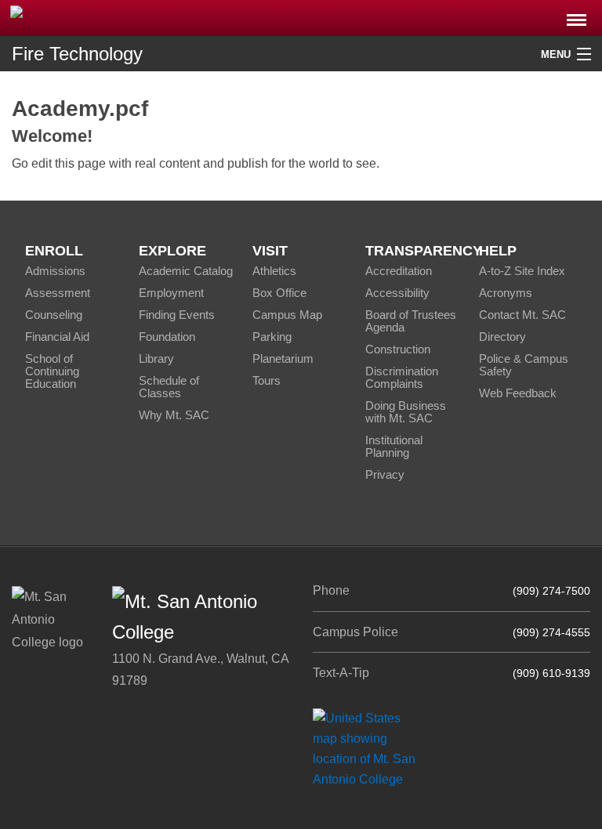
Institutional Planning (393, 446)
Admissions (55, 270)
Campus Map (287, 314)
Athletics (274, 270)
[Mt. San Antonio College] (369, 748)
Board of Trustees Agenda (410, 321)
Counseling (53, 314)
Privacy (384, 474)
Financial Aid (57, 336)
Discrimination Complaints (401, 377)
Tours (266, 380)
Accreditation (398, 270)
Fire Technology (77, 53)
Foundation (167, 336)
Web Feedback (518, 393)
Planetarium (283, 358)
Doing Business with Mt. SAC (405, 412)
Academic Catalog (186, 270)
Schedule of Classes (169, 387)
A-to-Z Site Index (522, 270)
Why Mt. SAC (174, 415)
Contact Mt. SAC (522, 314)
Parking (272, 336)
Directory (502, 336)
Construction (397, 349)
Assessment (57, 292)
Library (156, 358)
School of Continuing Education (52, 371)
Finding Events (177, 314)
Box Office (279, 292)
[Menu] (576, 15)
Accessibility (397, 292)
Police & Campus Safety (523, 365)
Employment (171, 292)
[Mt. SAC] (125, 16)
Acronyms (505, 292)
